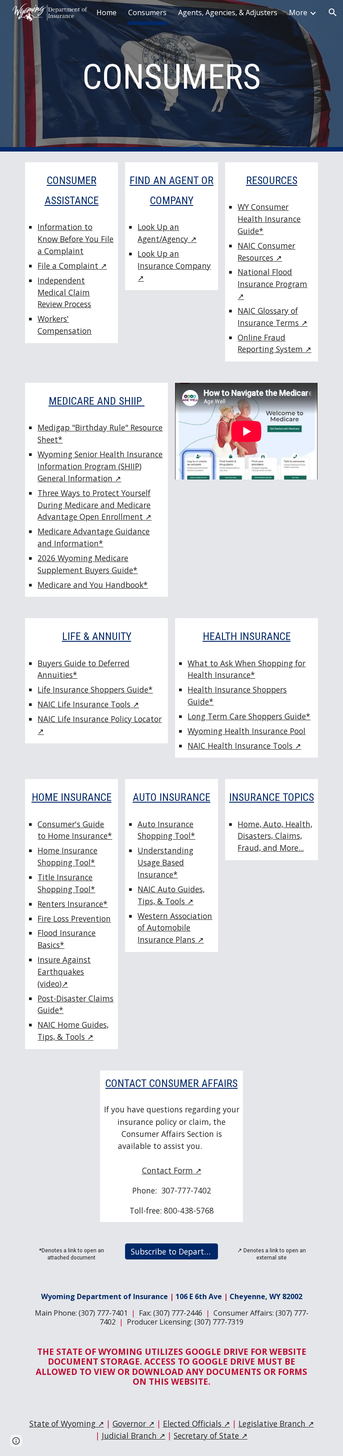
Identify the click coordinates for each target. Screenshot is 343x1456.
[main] (171, 76)
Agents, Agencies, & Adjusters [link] (227, 12)
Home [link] (106, 12)
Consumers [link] (147, 12)
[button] (16, 1441)
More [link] (298, 12)
